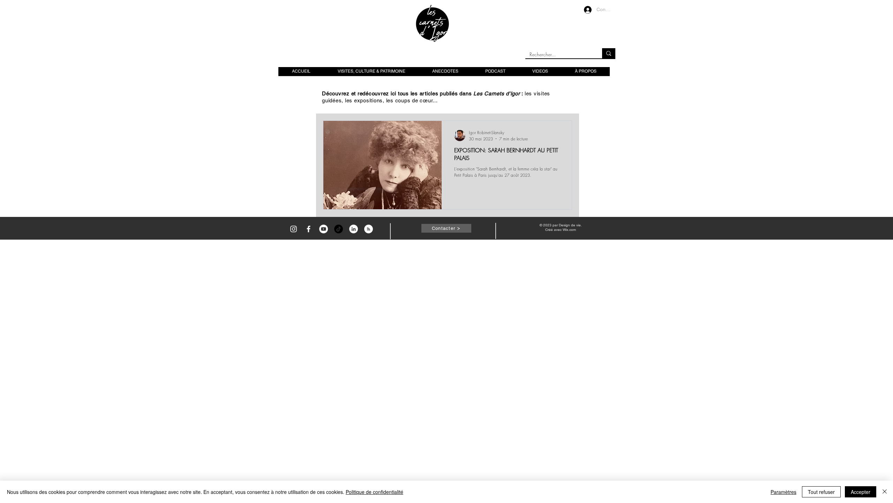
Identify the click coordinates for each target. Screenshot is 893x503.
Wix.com (569, 229)
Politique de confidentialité (374, 491)
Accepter (860, 491)
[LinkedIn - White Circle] (353, 229)
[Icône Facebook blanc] (308, 229)
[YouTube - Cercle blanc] (323, 229)
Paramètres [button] (783, 491)
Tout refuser (821, 491)
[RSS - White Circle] (368, 229)
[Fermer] (884, 491)
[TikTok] (338, 229)
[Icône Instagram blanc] (293, 229)
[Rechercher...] (608, 53)
